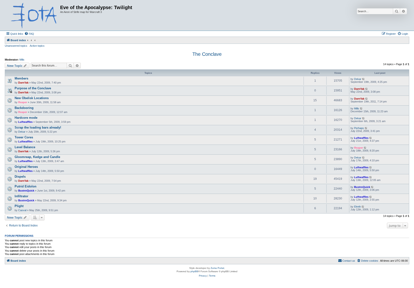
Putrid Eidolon (25, 186)
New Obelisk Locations (32, 98)
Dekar (357, 79)
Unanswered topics (16, 45)
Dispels (20, 176)
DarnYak (23, 82)
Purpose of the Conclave (33, 88)
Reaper (22, 102)
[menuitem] (29, 34)
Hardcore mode (26, 117)
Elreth (357, 206)
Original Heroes (26, 167)
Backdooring (24, 108)
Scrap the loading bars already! (38, 127)
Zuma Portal (217, 268)
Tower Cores (24, 137)
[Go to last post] (363, 79)
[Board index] (33, 15)
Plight (19, 206)
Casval (22, 210)
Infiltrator (21, 196)
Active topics (37, 45)
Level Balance (25, 147)
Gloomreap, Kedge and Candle (37, 157)
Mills (21, 59)
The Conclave (207, 54)
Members (21, 78)
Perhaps (359, 128)
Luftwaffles (25, 121)
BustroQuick (26, 190)
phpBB (194, 271)
